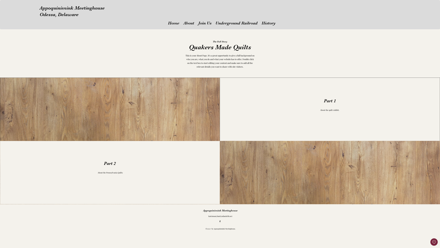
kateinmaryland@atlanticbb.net (220, 216)
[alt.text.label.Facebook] (220, 221)
